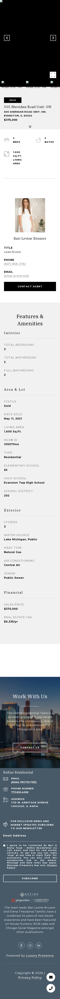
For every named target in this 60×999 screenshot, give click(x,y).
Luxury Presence (40, 955)
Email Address (14, 835)
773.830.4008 (19, 792)
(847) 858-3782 (15, 263)
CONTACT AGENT (30, 286)
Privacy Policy (30, 977)
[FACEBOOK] (21, 945)
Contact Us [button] (30, 747)
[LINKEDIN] (39, 945)
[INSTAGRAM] (30, 945)
